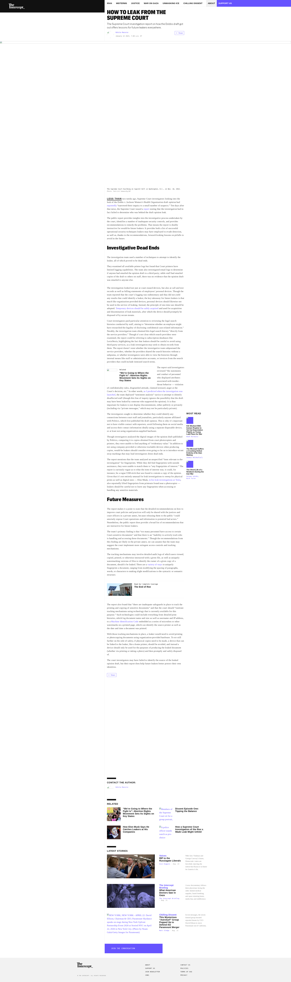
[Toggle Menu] (4, 6)
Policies (184, 968)
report (146, 209)
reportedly (112, 205)
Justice (135, 3)
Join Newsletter (152, 972)
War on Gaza (151, 3)
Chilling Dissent (192, 3)
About (211, 3)
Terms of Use (186, 972)
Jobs (147, 975)
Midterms (121, 3)
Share (180, 33)
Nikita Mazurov (122, 32)
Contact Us (185, 965)
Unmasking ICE (171, 3)
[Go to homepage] (17, 6)
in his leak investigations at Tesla (165, 480)
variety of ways (155, 564)
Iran (109, 3)
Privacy (183, 975)
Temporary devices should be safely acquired (137, 308)
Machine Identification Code (124, 621)
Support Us (96, 9)
